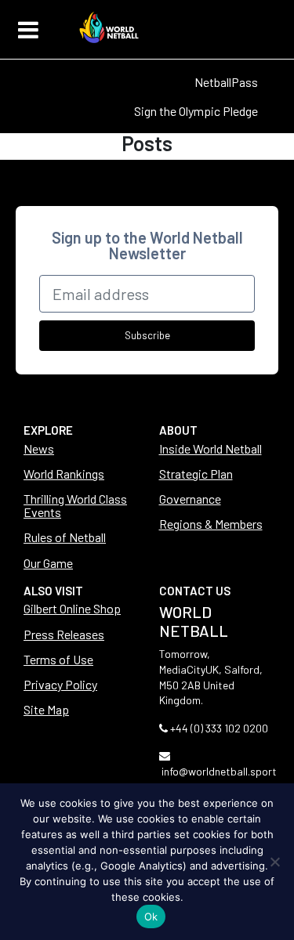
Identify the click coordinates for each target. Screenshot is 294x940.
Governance (190, 498)
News (39, 448)
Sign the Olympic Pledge (196, 110)
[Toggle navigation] (28, 29)
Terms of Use (58, 659)
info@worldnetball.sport (219, 771)
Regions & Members (211, 523)
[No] (274, 862)
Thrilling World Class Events (75, 505)
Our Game (48, 562)
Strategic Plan (196, 473)
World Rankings (64, 473)
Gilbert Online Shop (72, 608)
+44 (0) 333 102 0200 (219, 728)
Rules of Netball (65, 537)
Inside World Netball (210, 448)
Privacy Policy (60, 684)
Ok (151, 916)
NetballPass (226, 81)
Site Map (46, 709)
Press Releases (64, 634)
